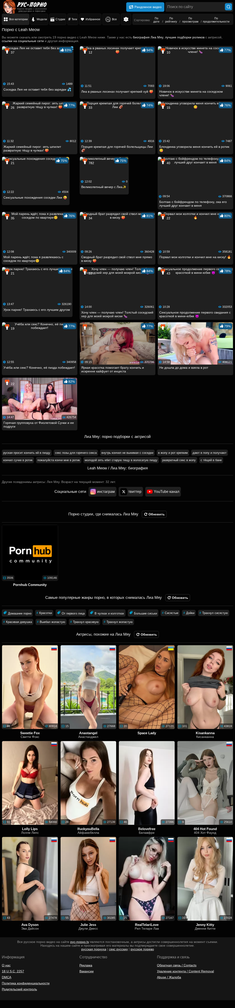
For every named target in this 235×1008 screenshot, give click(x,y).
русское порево (142, 949)
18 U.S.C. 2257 (13, 971)
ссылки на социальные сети (23, 41)
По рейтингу (171, 20)
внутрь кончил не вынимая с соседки (127, 452)
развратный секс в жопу (179, 460)
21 (12, 163)
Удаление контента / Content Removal (185, 971)
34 (90, 218)
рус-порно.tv (79, 942)
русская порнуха (93, 949)
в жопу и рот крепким (173, 452)
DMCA (6, 977)
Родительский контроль (19, 989)
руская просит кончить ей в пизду (26, 452)
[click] (10, 1006)
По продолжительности (216, 20)
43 (168, 273)
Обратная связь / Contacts (176, 965)
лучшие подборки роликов (184, 37)
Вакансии (86, 971)
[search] (228, 6)
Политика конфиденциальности (26, 983)
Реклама (85, 965)
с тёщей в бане (211, 460)
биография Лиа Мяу (148, 37)
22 (168, 218)
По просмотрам (190, 20)
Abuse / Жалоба (169, 977)
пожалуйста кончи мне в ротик (58, 460)
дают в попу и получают (210, 452)
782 (91, 163)
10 (168, 52)
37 (12, 52)
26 (12, 107)
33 (90, 107)
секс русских (118, 949)
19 (12, 328)
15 (168, 107)
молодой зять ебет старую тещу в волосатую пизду (121, 460)
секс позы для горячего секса (76, 452)
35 (12, 218)
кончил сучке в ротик (18, 460)
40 (168, 163)
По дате (156, 20)
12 (90, 52)
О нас (6, 965)
